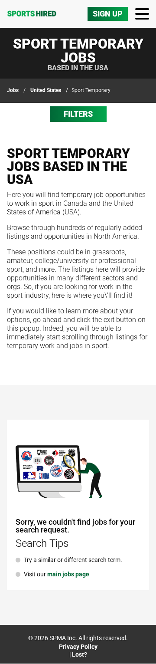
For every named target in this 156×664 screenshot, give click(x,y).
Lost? (79, 654)
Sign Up (108, 13)
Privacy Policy (78, 647)
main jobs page (68, 574)
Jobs (13, 90)
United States (45, 90)
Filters (78, 113)
